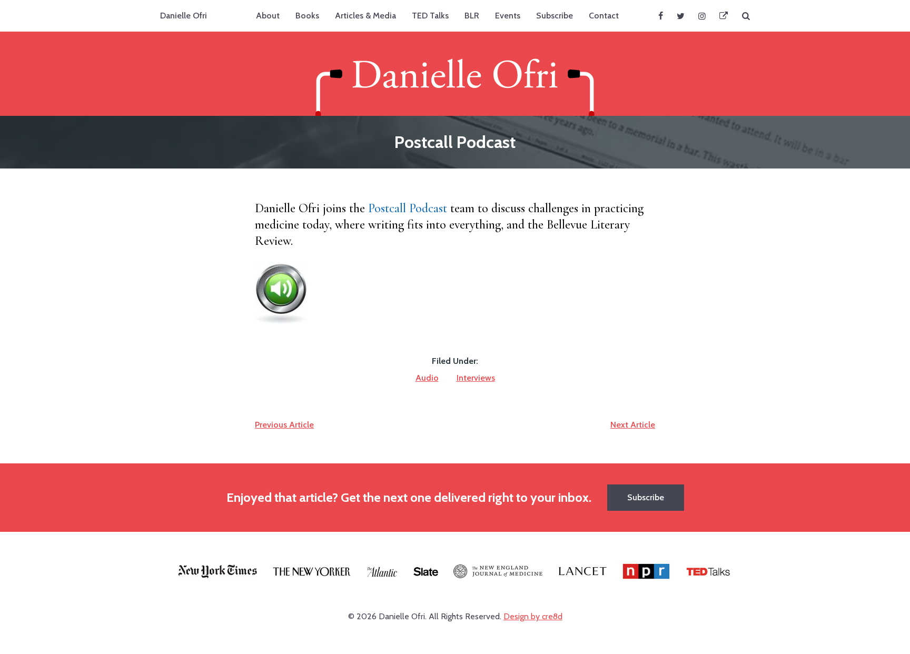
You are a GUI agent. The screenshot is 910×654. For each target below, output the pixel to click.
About (268, 16)
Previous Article (284, 425)
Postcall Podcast (407, 208)
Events (507, 16)
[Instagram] (702, 16)
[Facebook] (660, 16)
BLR (471, 16)
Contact (604, 16)
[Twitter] (680, 16)
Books (307, 16)
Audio (427, 378)
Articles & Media (365, 16)
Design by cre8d (532, 616)
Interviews (476, 378)
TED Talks (430, 16)
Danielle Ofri (183, 16)
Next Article (632, 425)
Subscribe (554, 16)
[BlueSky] (723, 16)
